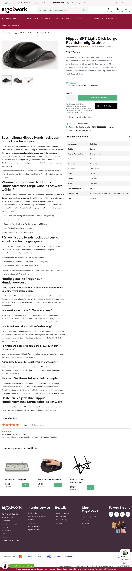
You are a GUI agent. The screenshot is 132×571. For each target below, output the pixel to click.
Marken (4, 534)
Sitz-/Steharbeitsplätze (10, 18)
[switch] (125, 563)
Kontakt (31, 520)
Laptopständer (81, 18)
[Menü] (128, 550)
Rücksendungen (34, 513)
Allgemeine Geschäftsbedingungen (102, 566)
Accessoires (111, 18)
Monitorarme (96, 18)
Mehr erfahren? (100, 569)
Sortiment (85, 523)
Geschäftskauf (60, 516)
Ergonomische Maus (62, 18)
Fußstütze (45, 387)
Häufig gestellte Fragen (37, 516)
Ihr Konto (58, 523)
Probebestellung (61, 520)
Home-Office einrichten (10, 26)
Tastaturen (45, 18)
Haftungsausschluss (65, 566)
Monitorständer (8, 387)
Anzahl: (69, 93)
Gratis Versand (33, 526)
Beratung (85, 520)
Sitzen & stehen (30, 18)
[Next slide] (54, 55)
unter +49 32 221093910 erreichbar (91, 127)
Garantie (31, 523)
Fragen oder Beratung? (43, 3)
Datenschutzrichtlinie (81, 566)
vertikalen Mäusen (9, 274)
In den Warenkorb (99, 98)
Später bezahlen (34, 530)
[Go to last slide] (5, 55)
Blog (83, 527)
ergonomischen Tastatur (44, 383)
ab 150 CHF (18, 3)
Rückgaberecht (78, 3)
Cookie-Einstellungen (123, 566)
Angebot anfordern (107, 106)
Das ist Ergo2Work (89, 517)
